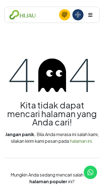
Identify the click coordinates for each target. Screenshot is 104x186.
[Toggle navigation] (90, 14)
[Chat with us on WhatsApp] (90, 172)
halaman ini (81, 141)
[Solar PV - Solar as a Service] (64, 14)
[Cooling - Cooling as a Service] (77, 14)
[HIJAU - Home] (22, 15)
